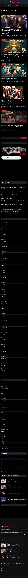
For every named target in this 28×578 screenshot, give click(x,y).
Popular (4, 475)
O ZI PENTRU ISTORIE (5, 426)
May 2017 (3, 370)
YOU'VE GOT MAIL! (5, 448)
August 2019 (3, 306)
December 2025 (4, 222)
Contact (2, 573)
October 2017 (3, 358)
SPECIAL (3, 436)
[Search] (26, 2)
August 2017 (3, 363)
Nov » (5, 471)
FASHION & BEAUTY (5, 400)
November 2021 (4, 260)
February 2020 (4, 296)
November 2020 (4, 282)
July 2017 (3, 365)
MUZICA (3, 424)
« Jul (2, 471)
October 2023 (4, 232)
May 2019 (3, 313)
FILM (2, 405)
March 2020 (3, 294)
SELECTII (3, 431)
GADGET (4, 111)
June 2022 (3, 253)
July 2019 (3, 308)
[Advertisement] (14, 170)
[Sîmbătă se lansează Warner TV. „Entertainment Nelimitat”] (14, 70)
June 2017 (3, 368)
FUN (2, 410)
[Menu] (2, 2)
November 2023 (4, 229)
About (2, 568)
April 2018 (3, 344)
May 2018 (3, 341)
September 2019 (4, 303)
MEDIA (4, 15)
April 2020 (3, 291)
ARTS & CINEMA (4, 386)
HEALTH (3, 417)
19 (6, 467)
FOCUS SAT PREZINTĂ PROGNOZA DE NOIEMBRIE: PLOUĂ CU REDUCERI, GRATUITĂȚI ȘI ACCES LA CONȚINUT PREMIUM (13, 31)
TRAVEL (3, 443)
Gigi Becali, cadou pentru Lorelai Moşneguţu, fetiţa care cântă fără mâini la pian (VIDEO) (16, 500)
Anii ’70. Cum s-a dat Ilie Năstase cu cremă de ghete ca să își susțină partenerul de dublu (16, 481)
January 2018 (3, 351)
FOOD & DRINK (4, 407)
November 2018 (4, 327)
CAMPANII (3, 393)
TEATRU (3, 441)
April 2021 (3, 272)
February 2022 (4, 256)
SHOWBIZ (3, 434)
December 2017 (4, 353)
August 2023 (3, 234)
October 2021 (3, 263)
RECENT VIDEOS (4, 429)
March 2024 (3, 227)
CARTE (2, 395)
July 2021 (3, 265)
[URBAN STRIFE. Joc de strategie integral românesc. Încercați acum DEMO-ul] (14, 117)
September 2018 (4, 332)
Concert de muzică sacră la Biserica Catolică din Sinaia (11, 204)
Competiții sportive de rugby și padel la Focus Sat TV (11, 209)
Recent (10, 475)
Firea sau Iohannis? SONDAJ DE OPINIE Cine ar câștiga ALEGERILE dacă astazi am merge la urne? (16, 487)
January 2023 (4, 244)
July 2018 (3, 337)
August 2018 (3, 334)
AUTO (2, 391)
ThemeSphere (12, 563)
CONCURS (3, 398)
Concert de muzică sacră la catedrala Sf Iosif (9, 211)
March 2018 (3, 346)
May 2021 (3, 270)
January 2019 (3, 322)
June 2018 (3, 339)
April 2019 (3, 315)
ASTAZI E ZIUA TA (4, 388)
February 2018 (4, 349)
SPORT (2, 438)
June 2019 (3, 310)
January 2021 (3, 277)
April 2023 (3, 239)
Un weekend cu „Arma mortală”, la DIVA (9, 194)
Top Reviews (16, 475)
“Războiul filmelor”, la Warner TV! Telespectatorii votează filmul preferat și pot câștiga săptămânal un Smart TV (13, 56)
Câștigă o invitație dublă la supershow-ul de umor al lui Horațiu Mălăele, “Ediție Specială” (16, 493)
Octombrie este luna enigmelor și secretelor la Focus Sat (11, 206)
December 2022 (4, 246)
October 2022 (4, 251)
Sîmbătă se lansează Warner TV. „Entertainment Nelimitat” (10, 79)
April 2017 (3, 372)
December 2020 (4, 279)
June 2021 (3, 267)
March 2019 (3, 318)
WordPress (22, 563)
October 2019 (4, 301)
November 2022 (4, 248)
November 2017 (4, 356)
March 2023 (3, 241)
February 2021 (4, 275)
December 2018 (4, 325)
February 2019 (4, 320)
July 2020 (3, 284)
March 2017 (3, 375)
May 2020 (3, 289)
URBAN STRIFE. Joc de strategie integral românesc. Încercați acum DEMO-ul (12, 126)
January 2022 (3, 258)
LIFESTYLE (3, 419)
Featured (3, 403)
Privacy (2, 570)
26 (6, 469)
